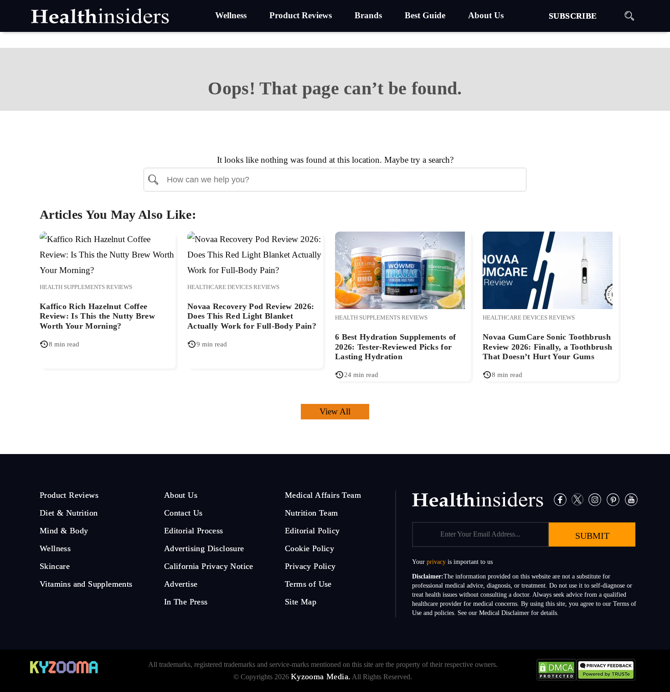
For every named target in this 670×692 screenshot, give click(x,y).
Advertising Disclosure (204, 548)
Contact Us (183, 512)
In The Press (186, 601)
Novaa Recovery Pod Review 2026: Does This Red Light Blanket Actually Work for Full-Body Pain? (251, 316)
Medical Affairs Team (323, 495)
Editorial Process (193, 530)
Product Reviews (69, 495)
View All (335, 411)
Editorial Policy (312, 530)
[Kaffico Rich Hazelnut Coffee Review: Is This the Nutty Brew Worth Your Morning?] (107, 254)
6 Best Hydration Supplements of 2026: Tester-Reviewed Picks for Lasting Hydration (395, 346)
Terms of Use (308, 584)
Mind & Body (64, 530)
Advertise (181, 584)
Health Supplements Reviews (86, 287)
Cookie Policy (309, 548)
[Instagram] (595, 498)
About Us (180, 495)
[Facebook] (560, 498)
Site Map (300, 601)
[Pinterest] (613, 498)
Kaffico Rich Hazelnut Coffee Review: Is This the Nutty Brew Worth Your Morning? (97, 316)
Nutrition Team (311, 512)
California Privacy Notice (208, 566)
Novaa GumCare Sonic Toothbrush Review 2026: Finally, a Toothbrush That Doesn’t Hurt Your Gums (547, 346)
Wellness (55, 548)
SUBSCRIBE (573, 16)
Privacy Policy (310, 566)
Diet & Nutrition (69, 512)
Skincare (55, 566)
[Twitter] (578, 498)
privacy (436, 561)
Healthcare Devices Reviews (233, 287)
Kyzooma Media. (321, 676)
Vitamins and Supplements (86, 584)
